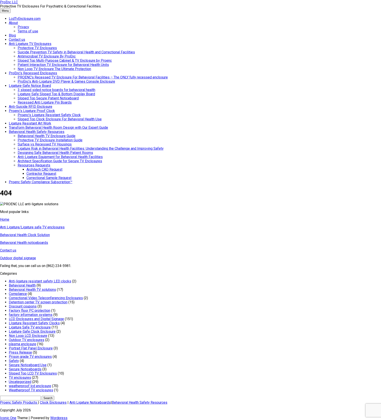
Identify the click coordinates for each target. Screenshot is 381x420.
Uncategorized (20, 382)
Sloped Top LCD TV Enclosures (33, 373)
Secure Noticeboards (25, 369)
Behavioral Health (22, 285)
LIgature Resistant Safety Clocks (34, 323)
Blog (12, 35)
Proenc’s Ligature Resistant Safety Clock (49, 115)
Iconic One (8, 418)
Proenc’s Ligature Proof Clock (32, 111)
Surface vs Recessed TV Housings (45, 144)
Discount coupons (23, 306)
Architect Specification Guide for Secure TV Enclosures (60, 161)
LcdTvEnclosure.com (25, 19)
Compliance (18, 294)
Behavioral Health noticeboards (24, 243)
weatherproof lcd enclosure (30, 386)
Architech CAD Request (44, 169)
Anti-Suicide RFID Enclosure (30, 107)
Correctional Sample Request (48, 178)
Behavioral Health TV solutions (32, 289)
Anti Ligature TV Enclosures (30, 44)
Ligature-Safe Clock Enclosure (32, 331)
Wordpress (58, 418)
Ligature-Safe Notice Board (30, 86)
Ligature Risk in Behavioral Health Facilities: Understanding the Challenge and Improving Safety (91, 148)
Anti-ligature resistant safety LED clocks (40, 281)
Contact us (17, 39)
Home (4, 219)
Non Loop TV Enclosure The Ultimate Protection (54, 69)
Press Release (20, 352)
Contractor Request (41, 174)
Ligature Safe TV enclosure (30, 327)
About (13, 23)
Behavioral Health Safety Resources (36, 132)
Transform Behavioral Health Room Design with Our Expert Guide (58, 127)
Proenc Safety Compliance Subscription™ (40, 182)
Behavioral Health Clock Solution (25, 235)
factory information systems (30, 315)
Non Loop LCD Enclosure (28, 336)
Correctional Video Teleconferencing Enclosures (46, 298)
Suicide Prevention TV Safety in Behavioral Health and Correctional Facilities (76, 52)
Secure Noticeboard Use (28, 365)
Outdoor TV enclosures (26, 340)
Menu (5, 10)
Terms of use (28, 31)
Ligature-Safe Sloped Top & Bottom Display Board (56, 94)
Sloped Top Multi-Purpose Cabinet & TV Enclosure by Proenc (65, 60)
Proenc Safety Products (19, 402)
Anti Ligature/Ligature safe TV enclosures (32, 227)
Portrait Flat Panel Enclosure (31, 348)
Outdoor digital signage (18, 258)
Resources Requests (34, 165)
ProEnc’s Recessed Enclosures (33, 73)
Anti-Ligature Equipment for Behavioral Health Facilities (60, 157)
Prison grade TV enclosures (30, 357)
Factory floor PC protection (29, 310)
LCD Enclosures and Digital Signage (36, 319)
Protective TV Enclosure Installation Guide (50, 140)
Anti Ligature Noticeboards (90, 402)
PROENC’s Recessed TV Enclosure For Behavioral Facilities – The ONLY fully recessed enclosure (93, 77)
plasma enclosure (22, 344)
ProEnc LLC (9, 2)
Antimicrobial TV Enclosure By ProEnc (47, 56)
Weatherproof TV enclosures (31, 390)
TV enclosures (20, 377)
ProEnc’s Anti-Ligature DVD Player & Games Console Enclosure (66, 81)
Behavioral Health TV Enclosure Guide (46, 136)
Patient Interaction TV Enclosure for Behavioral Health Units (63, 65)
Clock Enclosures (53, 402)
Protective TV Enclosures (37, 48)
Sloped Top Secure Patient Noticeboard (48, 98)
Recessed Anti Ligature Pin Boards (45, 102)
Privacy (23, 27)
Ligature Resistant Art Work (30, 123)
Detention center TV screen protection (38, 302)
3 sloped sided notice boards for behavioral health (56, 90)
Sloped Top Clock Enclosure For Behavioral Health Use (60, 119)
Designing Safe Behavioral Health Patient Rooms (55, 153)
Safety (14, 361)
